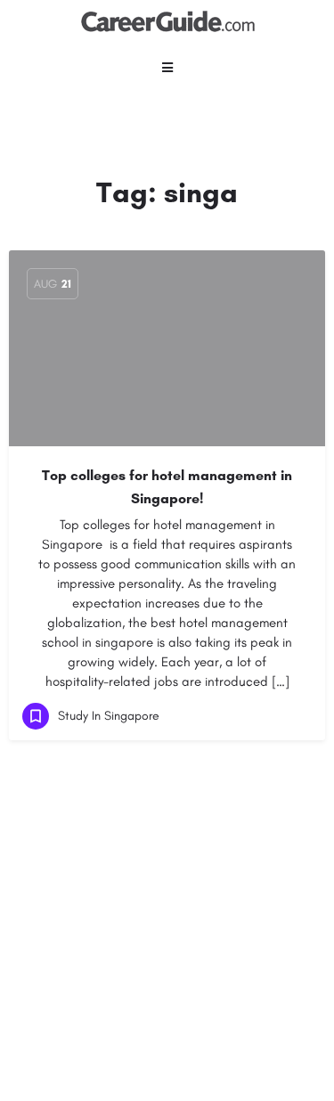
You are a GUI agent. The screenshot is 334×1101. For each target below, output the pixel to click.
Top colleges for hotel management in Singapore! (167, 487)
